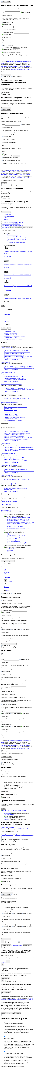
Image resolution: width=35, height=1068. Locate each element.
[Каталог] (5, 580)
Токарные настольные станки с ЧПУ (16, 350)
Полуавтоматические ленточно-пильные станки (19, 389)
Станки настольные (12, 235)
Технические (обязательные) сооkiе (13, 1023)
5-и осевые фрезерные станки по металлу (18, 520)
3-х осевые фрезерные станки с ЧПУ (17, 238)
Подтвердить (4, 791)
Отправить (4, 183)
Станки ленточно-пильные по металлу (18, 241)
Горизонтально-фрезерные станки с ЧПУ (15, 379)
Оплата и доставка (9, 216)
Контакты (6, 219)
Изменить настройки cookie (15, 540)
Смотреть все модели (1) (11, 400)
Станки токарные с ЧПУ (14, 236)
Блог (5, 217)
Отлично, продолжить (6, 892)
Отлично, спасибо (5, 945)
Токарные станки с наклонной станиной (18, 517)
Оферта (9, 534)
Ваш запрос (5, 145)
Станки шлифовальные (10, 337)
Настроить (11, 1013)
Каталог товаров (21, 810)
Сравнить (3, 962)
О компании (7, 214)
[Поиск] (2, 328)
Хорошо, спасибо (5, 92)
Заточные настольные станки (14, 353)
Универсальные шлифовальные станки (16, 398)
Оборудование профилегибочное (16, 242)
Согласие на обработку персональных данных (20, 537)
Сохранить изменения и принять (9, 1066)
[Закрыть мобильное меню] (9, 328)
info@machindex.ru (6, 510)
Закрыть (21, 1066)
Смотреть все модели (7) (11, 391)
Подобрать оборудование (8, 827)
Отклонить (18, 1013)
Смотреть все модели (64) (11, 369)
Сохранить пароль (5, 939)
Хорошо (3, 808)
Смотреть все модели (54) (11, 381)
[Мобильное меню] (5, 328)
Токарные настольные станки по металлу (18, 528)
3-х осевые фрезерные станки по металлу (18, 519)
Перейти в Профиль (16, 945)
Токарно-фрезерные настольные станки (17, 352)
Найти (2, 305)
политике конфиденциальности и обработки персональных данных (17, 998)
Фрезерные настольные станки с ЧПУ (16, 358)
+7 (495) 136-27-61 (23, 828)
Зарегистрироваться (11, 643)
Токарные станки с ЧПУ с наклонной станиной (19, 368)
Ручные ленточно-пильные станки (15, 388)
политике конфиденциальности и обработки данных (15, 66)
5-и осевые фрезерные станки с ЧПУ (17, 239)
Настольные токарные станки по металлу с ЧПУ (20, 522)
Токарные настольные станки (14, 355)
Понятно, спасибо (5, 107)
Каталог (10, 581)
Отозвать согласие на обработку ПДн (17, 542)
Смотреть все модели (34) (11, 359)
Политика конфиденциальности (16, 535)
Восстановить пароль (6, 875)
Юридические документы (14, 541)
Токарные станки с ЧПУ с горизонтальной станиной (18, 366)
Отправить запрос (5, 75)
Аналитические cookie (10, 1038)
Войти (8, 590)
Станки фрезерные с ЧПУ (11, 334)
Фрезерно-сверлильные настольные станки (18, 356)
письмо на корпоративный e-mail (20, 69)
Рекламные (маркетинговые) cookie (14, 1053)
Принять (3, 1013)
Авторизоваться (27, 945)
